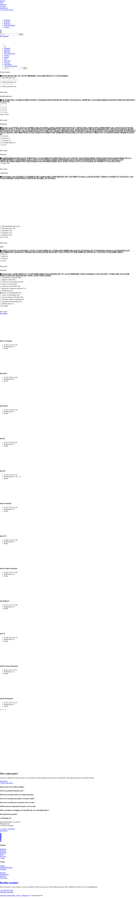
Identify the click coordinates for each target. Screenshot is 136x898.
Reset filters (3, 313)
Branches (3, 873)
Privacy (18, 895)
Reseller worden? (9, 882)
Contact (6, 27)
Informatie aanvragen (6, 892)
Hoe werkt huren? (9, 25)
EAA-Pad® (3, 878)
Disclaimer (25, 895)
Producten (7, 20)
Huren (2, 854)
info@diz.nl (3, 8)
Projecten (7, 22)
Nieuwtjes (3, 4)
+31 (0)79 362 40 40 (6, 10)
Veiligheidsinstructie (6, 867)
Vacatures (3, 869)
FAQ (1, 2)
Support (2, 1)
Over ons (3, 6)
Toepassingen (4, 874)
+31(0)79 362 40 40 (6, 783)
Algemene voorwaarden (7, 895)
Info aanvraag (4, 36)
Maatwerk (7, 23)
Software (3, 876)
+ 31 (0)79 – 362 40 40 (7, 829)
